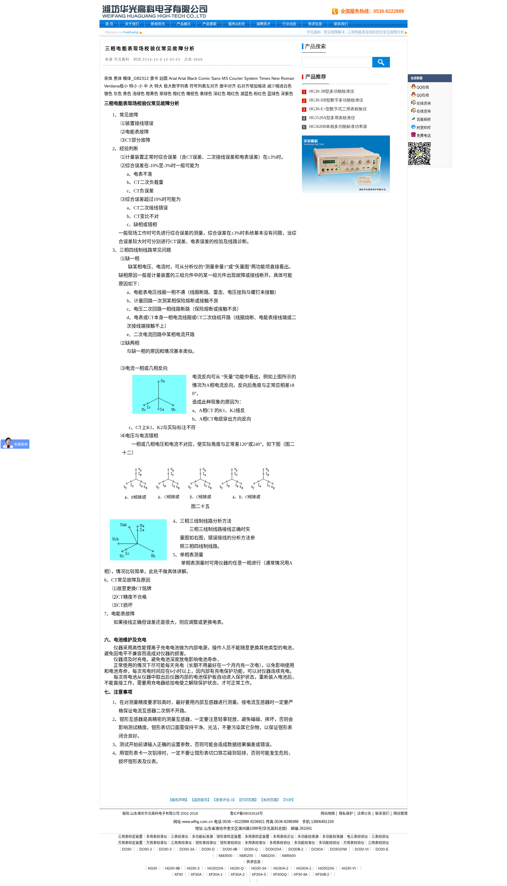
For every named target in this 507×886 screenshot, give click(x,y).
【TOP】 (288, 800)
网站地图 (328, 814)
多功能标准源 (202, 837)
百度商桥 (423, 120)
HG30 (152, 868)
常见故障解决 (334, 32)
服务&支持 (236, 24)
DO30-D (208, 849)
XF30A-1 (216, 875)
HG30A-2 (280, 868)
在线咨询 (423, 103)
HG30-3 (193, 868)
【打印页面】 (247, 800)
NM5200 (246, 856)
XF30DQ (280, 875)
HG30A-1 (303, 868)
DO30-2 (145, 849)
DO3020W (338, 849)
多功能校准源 (308, 837)
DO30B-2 (295, 849)
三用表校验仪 (378, 843)
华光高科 (314, 32)
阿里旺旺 (423, 128)
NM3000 (225, 856)
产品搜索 (209, 24)
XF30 (178, 875)
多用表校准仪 (156, 837)
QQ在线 (422, 87)
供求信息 (315, 24)
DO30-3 (165, 849)
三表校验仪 (380, 837)
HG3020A (215, 868)
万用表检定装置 (130, 843)
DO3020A (273, 849)
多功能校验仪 (329, 843)
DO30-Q (251, 849)
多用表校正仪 (283, 837)
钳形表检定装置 (229, 837)
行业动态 (289, 24)
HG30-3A (258, 868)
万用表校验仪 (353, 843)
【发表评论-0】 (224, 800)
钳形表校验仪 (230, 843)
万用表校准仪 (156, 843)
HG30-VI (349, 868)
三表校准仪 (179, 837)
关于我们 (132, 24)
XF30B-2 (322, 875)
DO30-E (382, 849)
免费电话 (423, 136)
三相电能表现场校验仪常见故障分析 (376, 32)
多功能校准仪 (304, 843)
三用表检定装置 (130, 837)
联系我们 (341, 24)
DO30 (126, 849)
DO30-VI (362, 849)
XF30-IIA (300, 875)
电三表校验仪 (357, 837)
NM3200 (268, 856)
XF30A (196, 875)
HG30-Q (237, 868)
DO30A (317, 849)
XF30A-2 (238, 875)
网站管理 (400, 814)
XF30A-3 (259, 875)
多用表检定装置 (257, 837)
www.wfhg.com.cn (197, 821)
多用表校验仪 (279, 843)
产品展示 (184, 24)
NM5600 (289, 856)
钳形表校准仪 (206, 843)
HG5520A (326, 868)
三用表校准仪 (181, 843)
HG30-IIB (172, 868)
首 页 (109, 24)
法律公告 (364, 814)
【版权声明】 (178, 800)
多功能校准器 (332, 837)
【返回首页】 (200, 800)
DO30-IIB (230, 849)
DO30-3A (187, 849)
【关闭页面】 (269, 800)
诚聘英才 (263, 24)
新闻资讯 (158, 24)
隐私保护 (346, 814)
